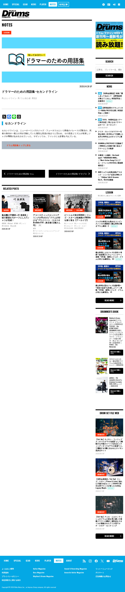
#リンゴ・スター (80, 226)
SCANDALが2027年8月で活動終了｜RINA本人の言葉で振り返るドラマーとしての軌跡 (110, 146)
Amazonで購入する (115, 352)
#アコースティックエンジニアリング (46, 231)
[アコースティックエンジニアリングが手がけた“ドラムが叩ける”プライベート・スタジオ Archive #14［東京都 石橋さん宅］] (47, 203)
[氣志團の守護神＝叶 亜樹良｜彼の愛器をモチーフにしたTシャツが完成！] (15, 203)
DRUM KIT (101, 434)
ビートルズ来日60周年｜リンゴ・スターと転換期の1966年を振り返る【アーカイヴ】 (77, 217)
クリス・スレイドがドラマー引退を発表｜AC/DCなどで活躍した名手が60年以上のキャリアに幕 (110, 134)
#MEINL (4, 223)
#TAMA (16, 223)
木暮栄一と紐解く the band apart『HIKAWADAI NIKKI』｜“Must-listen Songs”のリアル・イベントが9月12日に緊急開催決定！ (110, 160)
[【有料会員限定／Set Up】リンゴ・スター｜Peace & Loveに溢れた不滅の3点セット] (109, 467)
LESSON (6, 32)
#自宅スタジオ (38, 233)
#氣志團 (13, 226)
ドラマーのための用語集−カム (20, 173)
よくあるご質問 (8, 568)
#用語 (34, 98)
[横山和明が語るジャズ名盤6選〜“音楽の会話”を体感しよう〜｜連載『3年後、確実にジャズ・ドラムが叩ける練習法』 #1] (109, 274)
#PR (34, 228)
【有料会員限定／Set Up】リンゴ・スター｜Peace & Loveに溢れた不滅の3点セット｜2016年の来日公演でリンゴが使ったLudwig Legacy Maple (109, 483)
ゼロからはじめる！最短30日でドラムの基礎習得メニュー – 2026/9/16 (116, 362)
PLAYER (43, 4)
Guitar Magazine (39, 568)
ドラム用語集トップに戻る (18, 145)
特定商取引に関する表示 (11, 580)
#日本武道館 (68, 228)
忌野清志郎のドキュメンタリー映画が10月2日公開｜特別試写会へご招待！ (110, 110)
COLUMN (79, 210)
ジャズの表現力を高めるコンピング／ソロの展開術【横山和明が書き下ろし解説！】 (109, 223)
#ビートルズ (68, 223)
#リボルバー (68, 226)
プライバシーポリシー (10, 576)
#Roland (10, 223)
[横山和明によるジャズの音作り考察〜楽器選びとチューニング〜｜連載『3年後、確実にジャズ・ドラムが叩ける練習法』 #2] (109, 241)
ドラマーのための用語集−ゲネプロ (71, 173)
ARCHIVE (38, 210)
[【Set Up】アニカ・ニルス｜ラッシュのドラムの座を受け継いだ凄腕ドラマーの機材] (109, 505)
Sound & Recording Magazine (75, 568)
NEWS (33, 4)
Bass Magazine (38, 572)
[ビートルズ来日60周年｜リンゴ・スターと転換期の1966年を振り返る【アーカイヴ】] (78, 203)
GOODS (6, 210)
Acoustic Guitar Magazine (74, 572)
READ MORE (109, 300)
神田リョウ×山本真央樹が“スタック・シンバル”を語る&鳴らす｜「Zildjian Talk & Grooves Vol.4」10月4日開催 (110, 176)
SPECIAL (16, 4)
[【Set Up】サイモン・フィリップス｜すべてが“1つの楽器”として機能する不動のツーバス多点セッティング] (109, 427)
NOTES (53, 4)
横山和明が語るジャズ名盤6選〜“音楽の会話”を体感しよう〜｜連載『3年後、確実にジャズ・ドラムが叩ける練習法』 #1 (109, 288)
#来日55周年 (78, 228)
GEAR (25, 4)
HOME (5, 4)
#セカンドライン (9, 98)
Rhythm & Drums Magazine (43, 576)
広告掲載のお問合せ (103, 576)
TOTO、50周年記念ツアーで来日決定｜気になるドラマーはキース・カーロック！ (110, 122)
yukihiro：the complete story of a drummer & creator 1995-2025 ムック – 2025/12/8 (115, 381)
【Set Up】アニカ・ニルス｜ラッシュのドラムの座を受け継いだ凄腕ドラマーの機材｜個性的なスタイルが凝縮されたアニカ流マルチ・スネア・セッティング (109, 521)
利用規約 (5, 572)
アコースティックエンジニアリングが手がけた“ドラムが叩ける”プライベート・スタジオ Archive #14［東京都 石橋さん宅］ (46, 220)
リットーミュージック (104, 568)
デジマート (100, 572)
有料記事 (63, 4)
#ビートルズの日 (80, 223)
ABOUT (69, 560)
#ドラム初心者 (24, 98)
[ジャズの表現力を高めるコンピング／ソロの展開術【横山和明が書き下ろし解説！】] (109, 210)
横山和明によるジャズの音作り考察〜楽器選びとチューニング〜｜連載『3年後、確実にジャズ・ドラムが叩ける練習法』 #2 (109, 255)
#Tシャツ (22, 223)
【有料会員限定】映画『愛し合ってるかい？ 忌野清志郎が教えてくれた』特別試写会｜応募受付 (110, 97)
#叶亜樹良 (5, 226)
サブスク (109, 101)
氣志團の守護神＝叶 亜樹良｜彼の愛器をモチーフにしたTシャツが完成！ (15, 217)
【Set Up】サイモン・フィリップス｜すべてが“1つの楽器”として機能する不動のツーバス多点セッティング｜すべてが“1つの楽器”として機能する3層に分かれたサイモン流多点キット (109, 445)
